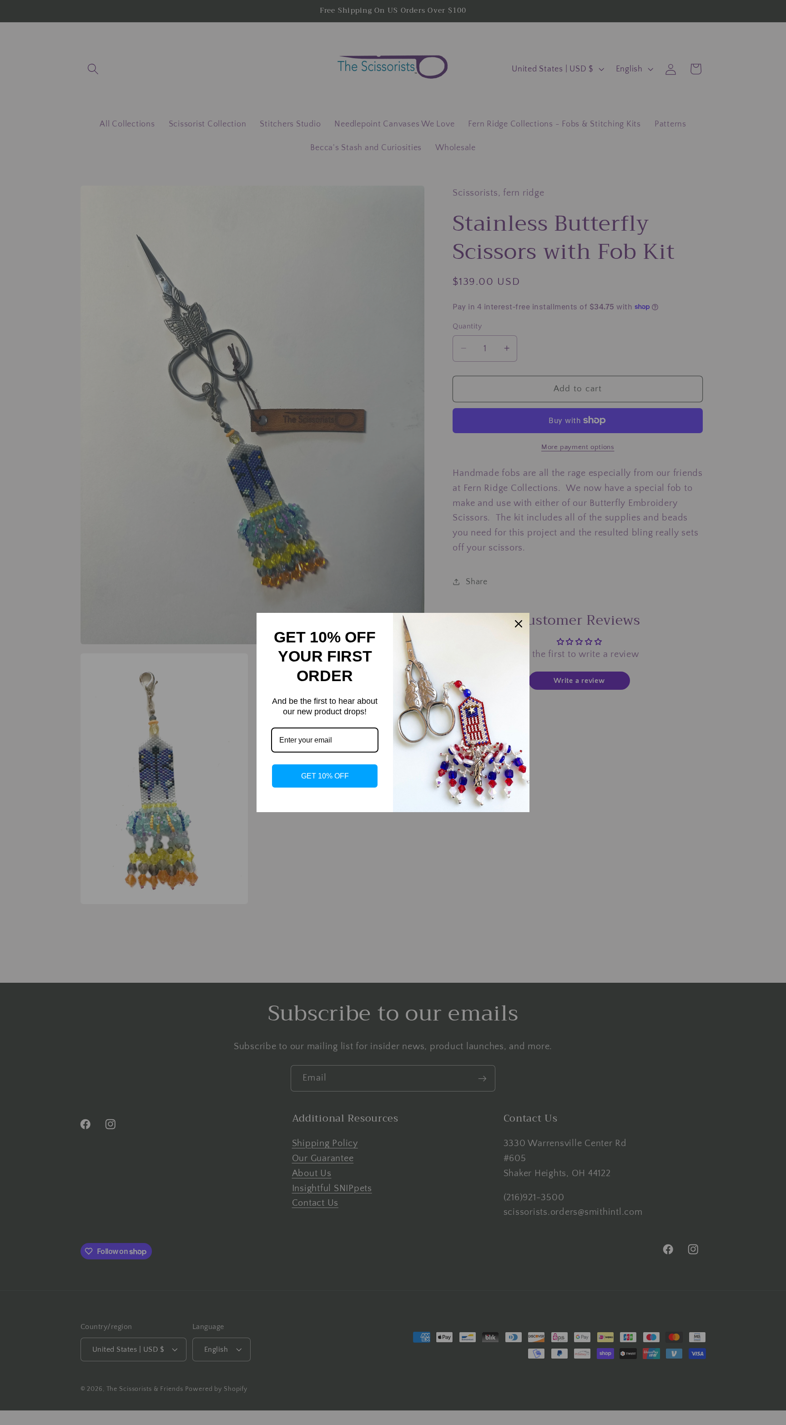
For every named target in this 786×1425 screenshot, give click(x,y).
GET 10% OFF (325, 776)
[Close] (518, 624)
